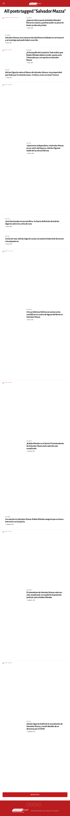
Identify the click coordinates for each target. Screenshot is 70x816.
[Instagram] (35, 804)
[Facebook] (28, 804)
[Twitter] (31, 804)
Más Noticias (35, 794)
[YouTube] (39, 804)
